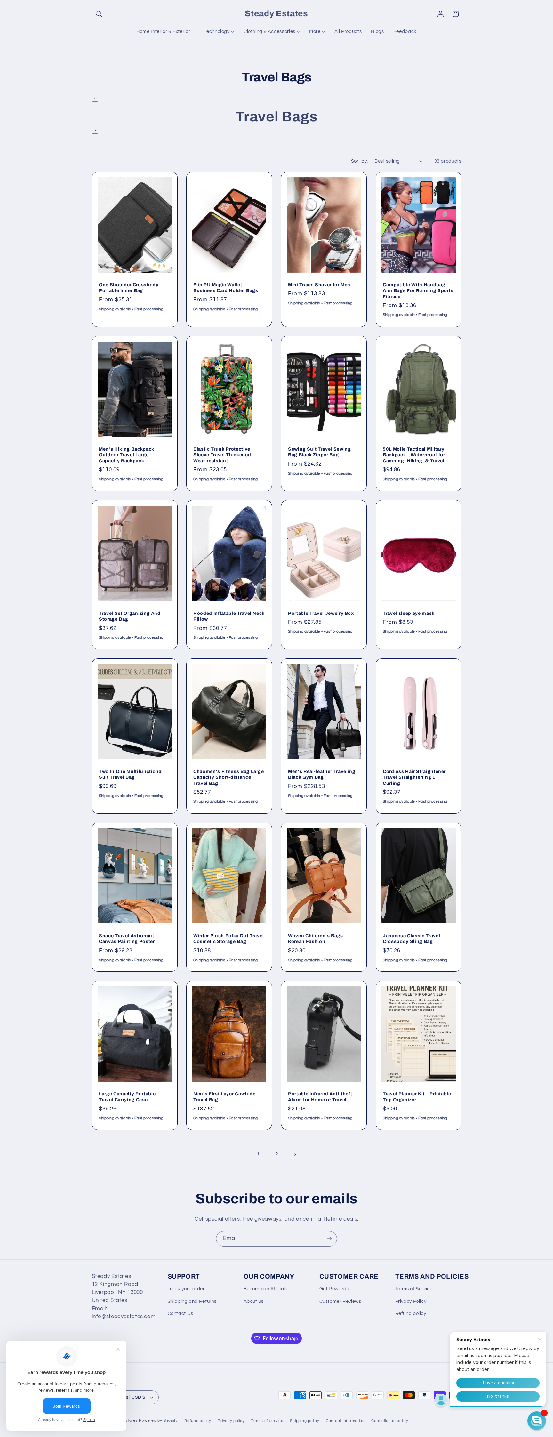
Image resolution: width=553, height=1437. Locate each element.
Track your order (186, 1288)
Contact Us (180, 1313)
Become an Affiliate (266, 1288)
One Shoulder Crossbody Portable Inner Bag (129, 287)
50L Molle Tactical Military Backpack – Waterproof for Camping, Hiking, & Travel (414, 454)
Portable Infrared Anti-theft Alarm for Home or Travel (320, 1096)
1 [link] (258, 1154)
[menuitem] (165, 32)
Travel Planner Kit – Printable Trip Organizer (417, 1096)
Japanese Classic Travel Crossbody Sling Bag (411, 938)
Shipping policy (304, 1421)
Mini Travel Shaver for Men (319, 284)
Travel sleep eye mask (409, 613)
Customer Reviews (340, 1301)
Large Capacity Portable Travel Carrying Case (127, 1096)
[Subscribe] (329, 1239)
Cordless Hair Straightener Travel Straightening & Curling (414, 777)
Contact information (345, 1421)
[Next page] (294, 1154)
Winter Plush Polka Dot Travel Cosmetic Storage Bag (228, 938)
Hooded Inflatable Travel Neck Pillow (229, 616)
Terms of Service (414, 1288)
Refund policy (410, 1313)
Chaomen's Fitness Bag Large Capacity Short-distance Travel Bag (228, 777)
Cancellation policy (389, 1421)
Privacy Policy (411, 1301)
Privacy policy (231, 1421)
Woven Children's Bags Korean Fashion (315, 938)
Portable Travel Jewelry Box (321, 613)
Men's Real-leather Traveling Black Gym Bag (321, 774)
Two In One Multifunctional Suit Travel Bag (131, 774)
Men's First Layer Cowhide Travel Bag (224, 1096)
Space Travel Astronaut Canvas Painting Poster (127, 938)
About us (254, 1301)
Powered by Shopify (158, 1420)
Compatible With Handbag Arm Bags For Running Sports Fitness (418, 290)
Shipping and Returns (192, 1301)
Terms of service (267, 1421)
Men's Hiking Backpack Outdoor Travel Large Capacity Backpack (126, 454)
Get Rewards (334, 1288)
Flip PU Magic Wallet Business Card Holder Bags (225, 287)
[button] (99, 13)
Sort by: (359, 161)
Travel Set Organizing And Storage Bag (130, 616)
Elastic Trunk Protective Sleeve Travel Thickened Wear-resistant (222, 454)
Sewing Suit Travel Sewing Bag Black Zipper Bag (319, 451)
